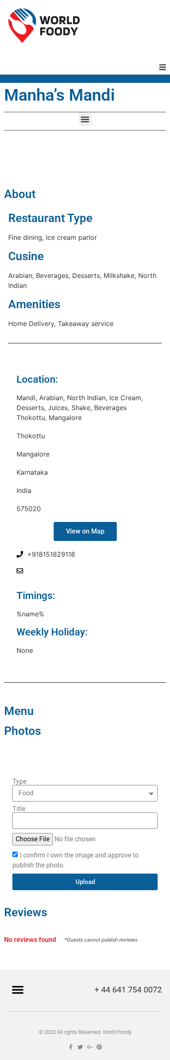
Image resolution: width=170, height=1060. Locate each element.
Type (19, 781)
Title (18, 809)
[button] (162, 67)
